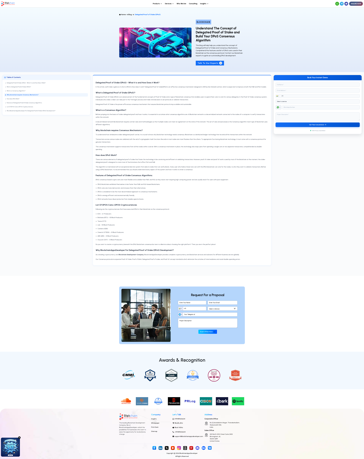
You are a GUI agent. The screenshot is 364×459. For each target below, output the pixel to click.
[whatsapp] (337, 4)
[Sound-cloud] (126, 401)
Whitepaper (155, 423)
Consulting (193, 4)
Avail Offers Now (206, 332)
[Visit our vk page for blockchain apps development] (210, 448)
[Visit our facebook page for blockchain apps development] (154, 448)
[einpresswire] (174, 401)
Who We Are (181, 4)
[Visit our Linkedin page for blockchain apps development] (160, 448)
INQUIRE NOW (356, 4)
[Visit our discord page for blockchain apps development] (197, 448)
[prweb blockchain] (206, 401)
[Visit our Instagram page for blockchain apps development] (179, 448)
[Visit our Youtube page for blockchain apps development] (173, 448)
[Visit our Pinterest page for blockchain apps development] (191, 448)
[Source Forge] (142, 401)
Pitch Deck (154, 427)
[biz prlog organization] (190, 401)
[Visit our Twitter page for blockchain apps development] (167, 448)
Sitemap (154, 431)
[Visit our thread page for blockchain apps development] (185, 448)
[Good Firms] (158, 401)
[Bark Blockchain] (222, 401)
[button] (278, 96)
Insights (154, 419)
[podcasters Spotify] (238, 401)
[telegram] (342, 4)
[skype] (346, 4)
